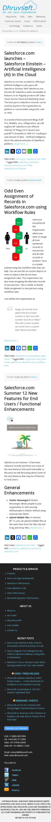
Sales (30, 16)
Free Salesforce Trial (16, 588)
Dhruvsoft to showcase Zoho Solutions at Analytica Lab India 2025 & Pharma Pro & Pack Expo (26, 716)
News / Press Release (26, 673)
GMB (14, 780)
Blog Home (11, 16)
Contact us (28, 25)
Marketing (40, 16)
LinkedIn (15, 785)
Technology (14, 25)
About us (11, 610)
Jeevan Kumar (36, 180)
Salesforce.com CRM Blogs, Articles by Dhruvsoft (25, 7)
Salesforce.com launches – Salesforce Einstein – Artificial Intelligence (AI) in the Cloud (25, 63)
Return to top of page (25, 818)
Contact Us (12, 630)
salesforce (23, 162)
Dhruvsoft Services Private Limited (34, 801)
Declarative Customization (28, 355)
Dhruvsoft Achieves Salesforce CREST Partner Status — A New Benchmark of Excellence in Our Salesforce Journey (25, 681)
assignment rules (32, 359)
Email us (15, 790)
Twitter (15, 775)
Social (27, 21)
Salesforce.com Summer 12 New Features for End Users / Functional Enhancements (22, 398)
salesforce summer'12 (30, 548)
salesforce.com (28, 362)
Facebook (16, 770)
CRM (22, 16)
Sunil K (39, 42)
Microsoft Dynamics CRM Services (23, 598)
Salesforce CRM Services (18, 583)
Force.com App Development (20, 578)
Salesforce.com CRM (36, 159)
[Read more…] (20, 143)
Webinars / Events (27, 700)
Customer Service (13, 21)
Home (39, 25)
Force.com (20, 159)
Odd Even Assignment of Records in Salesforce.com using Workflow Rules (25, 201)
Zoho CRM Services (16, 593)
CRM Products (39, 21)
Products (11, 573)
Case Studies (13, 625)
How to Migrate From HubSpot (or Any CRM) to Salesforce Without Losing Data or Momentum (25, 654)
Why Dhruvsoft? (14, 620)
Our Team (11, 615)
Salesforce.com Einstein (15, 168)
